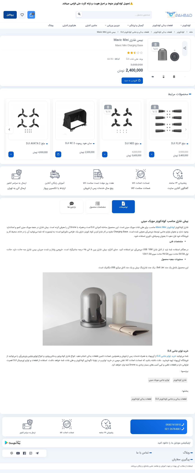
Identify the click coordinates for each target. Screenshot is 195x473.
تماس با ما (142, 452)
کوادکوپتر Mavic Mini (165, 227)
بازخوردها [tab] (71, 207)
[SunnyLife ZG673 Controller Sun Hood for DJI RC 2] (75, 120)
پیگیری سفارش (181, 459)
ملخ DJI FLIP (178, 143)
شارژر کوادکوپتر (180, 380)
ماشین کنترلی (91, 25)
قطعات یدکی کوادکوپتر (163, 25)
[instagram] (31, 453)
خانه (191, 32)
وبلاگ (50, 25)
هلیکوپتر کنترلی (69, 25)
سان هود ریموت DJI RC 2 (78, 143)
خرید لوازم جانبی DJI (166, 356)
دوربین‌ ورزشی (113, 25)
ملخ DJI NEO (132, 143)
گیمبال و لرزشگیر (136, 25)
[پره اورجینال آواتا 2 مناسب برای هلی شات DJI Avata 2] (28, 120)
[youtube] (18, 453)
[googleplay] (13, 443)
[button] (186, 129)
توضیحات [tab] (123, 207)
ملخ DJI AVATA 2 (35, 143)
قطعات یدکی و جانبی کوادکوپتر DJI (135, 32)
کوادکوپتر (186, 25)
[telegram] (37, 453)
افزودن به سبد (131, 80)
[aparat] (11, 453)
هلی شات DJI (132, 59)
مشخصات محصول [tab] (98, 207)
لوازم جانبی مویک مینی (159, 380)
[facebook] (24, 453)
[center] (80, 15)
